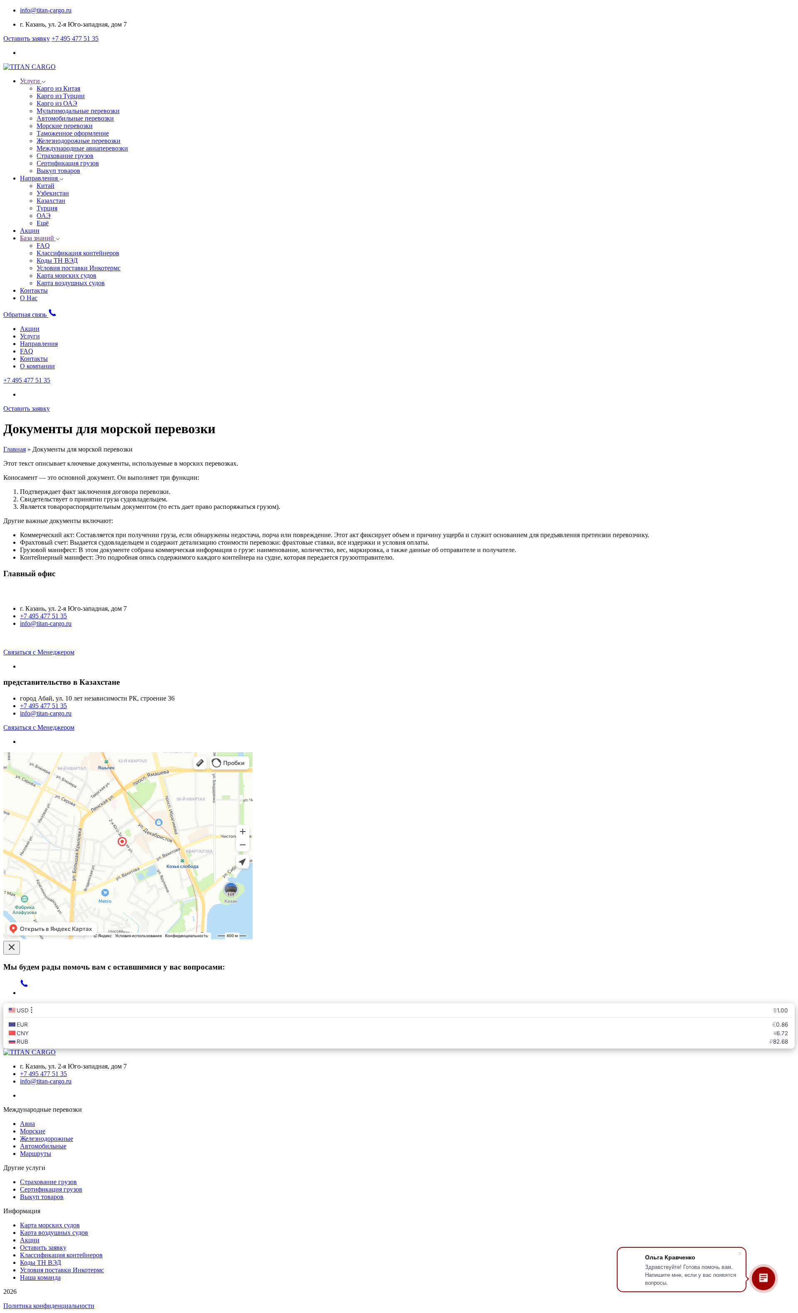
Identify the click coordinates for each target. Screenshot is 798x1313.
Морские (32, 1131)
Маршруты (35, 1153)
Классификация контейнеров (61, 1255)
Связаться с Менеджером (38, 652)
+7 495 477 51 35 (75, 38)
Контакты (34, 290)
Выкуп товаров (42, 1196)
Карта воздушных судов (54, 1232)
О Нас (28, 297)
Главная (14, 449)
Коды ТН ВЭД (40, 1262)
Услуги (31, 80)
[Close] (11, 948)
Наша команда (40, 1277)
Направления (39, 178)
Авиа (27, 1123)
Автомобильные (43, 1146)
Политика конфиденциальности (48, 1305)
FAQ (26, 351)
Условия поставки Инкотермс (62, 1270)
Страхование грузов (48, 1181)
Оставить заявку (26, 38)
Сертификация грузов (51, 1189)
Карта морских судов (50, 1225)
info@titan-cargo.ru (45, 10)
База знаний (38, 238)
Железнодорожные (46, 1138)
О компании (37, 366)
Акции (29, 230)
